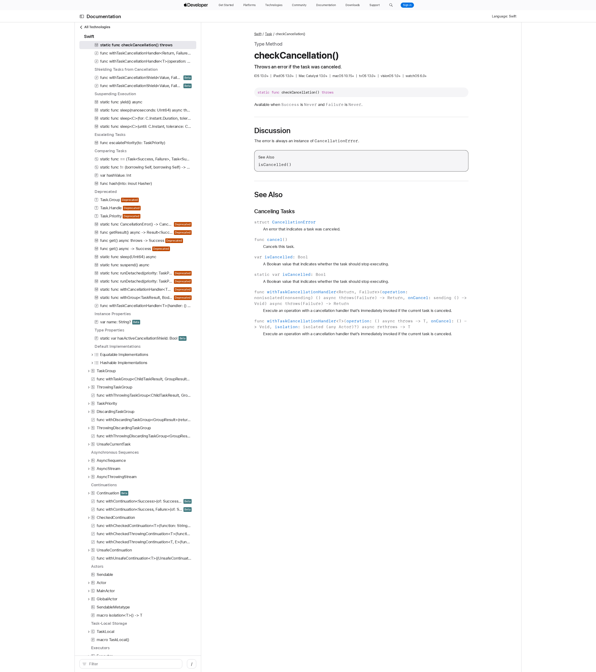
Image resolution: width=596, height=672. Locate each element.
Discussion (272, 130)
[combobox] (133, 663)
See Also (268, 194)
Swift (258, 34)
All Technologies (97, 27)
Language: (500, 16)
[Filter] (133, 663)
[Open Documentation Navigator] (81, 16)
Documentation (104, 16)
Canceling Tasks (274, 211)
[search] (130, 664)
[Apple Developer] (196, 5)
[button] (391, 5)
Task (268, 34)
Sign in (407, 5)
